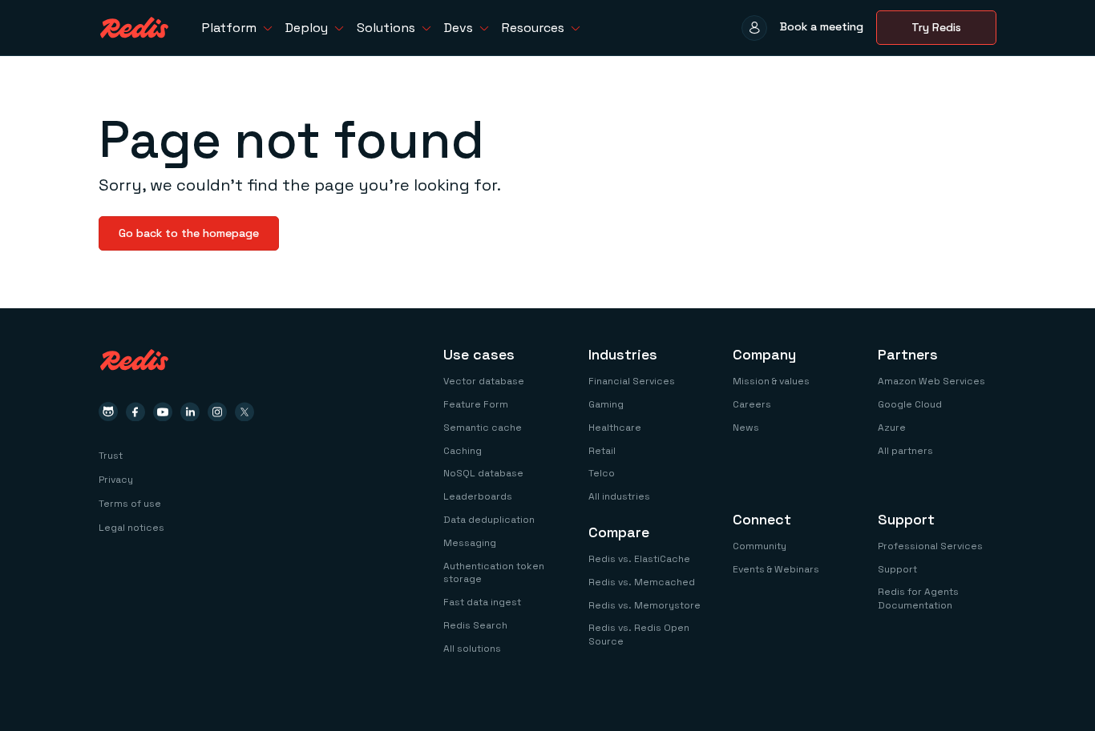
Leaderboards (477, 496)
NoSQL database (483, 473)
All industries (619, 496)
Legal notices (131, 527)
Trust (111, 455)
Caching (462, 450)
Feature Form (475, 404)
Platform (229, 27)
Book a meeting (821, 26)
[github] (108, 411)
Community (759, 546)
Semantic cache (482, 427)
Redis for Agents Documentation (918, 598)
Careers (752, 404)
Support (897, 569)
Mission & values (771, 381)
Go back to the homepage (189, 233)
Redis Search (475, 625)
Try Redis (936, 27)
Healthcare (614, 427)
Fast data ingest (482, 602)
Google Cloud (910, 404)
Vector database (483, 381)
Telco (601, 473)
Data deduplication (489, 519)
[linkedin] (190, 411)
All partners (905, 450)
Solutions (386, 27)
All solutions (472, 648)
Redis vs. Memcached (641, 582)
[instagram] (217, 411)
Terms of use (130, 503)
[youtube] (162, 411)
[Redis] (134, 27)
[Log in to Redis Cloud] (754, 28)
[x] (244, 411)
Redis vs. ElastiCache (639, 558)
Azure (892, 427)
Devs (458, 27)
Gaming (606, 404)
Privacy (116, 479)
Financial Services (631, 381)
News (746, 427)
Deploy (306, 27)
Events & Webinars (776, 569)
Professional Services (930, 546)
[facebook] (135, 411)
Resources (533, 27)
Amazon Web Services (931, 381)
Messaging (469, 542)
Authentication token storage (493, 573)
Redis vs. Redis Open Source (638, 634)
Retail (602, 450)
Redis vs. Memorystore (644, 605)
